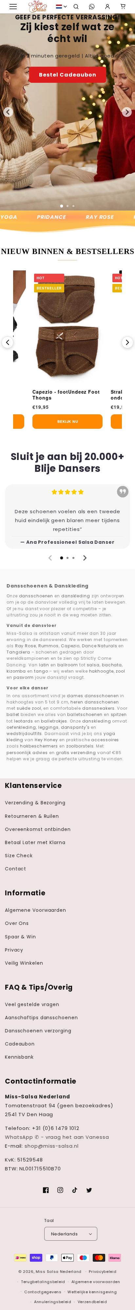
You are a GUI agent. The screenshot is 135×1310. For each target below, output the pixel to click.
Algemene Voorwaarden (35, 910)
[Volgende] (127, 342)
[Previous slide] (50, 558)
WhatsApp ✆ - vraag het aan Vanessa (57, 1137)
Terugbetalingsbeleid (43, 1281)
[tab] (62, 206)
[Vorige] (7, 342)
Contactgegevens (43, 1292)
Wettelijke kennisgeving (92, 1292)
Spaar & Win (20, 936)
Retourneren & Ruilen (32, 816)
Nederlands (64, 1234)
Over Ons (17, 923)
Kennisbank (19, 1057)
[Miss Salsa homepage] (38, 6)
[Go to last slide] (8, 112)
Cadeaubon (20, 1044)
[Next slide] (127, 112)
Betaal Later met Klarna (35, 842)
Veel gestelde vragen (32, 1004)
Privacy (14, 950)
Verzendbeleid (92, 1301)
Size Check (19, 855)
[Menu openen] (13, 6)
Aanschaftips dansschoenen (41, 1017)
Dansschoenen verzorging (38, 1030)
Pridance (47, 217)
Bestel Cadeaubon (67, 75)
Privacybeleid (102, 1271)
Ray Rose (96, 217)
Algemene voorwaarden (95, 1281)
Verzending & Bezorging (35, 802)
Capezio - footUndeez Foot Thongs (66, 395)
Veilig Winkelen (24, 963)
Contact (15, 868)
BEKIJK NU (67, 421)
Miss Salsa (47, 1271)
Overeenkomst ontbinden (38, 829)
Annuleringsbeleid (52, 1301)
